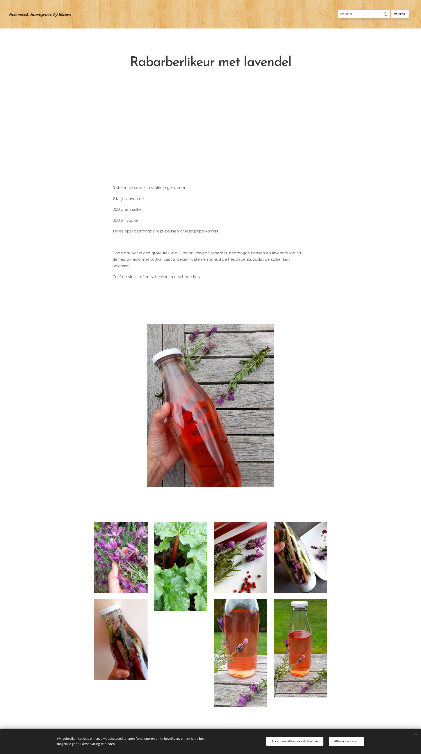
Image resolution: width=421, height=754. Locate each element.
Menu (402, 14)
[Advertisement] (210, 127)
